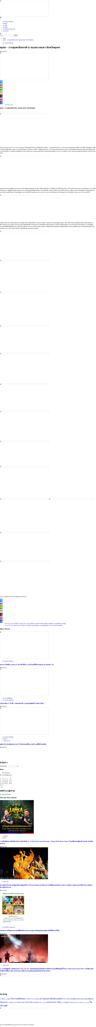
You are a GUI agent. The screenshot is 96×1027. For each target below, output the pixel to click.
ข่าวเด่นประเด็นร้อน (8, 21)
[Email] (48, 91)
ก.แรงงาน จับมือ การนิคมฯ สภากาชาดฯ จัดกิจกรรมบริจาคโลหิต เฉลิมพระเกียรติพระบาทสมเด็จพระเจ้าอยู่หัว (35, 623)
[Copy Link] (48, 98)
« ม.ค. (1, 787)
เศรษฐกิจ (81, 1002)
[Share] (48, 103)
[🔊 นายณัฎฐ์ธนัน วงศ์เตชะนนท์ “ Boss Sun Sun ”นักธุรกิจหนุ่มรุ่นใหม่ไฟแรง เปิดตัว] (24, 962)
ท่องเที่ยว (5, 27)
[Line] (48, 88)
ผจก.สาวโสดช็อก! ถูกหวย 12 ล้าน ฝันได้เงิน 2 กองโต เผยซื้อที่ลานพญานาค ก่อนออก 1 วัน (27, 664)
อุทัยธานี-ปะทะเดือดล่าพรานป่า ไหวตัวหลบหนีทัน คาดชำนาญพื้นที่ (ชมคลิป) (23, 744)
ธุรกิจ (4, 838)
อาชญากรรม (6, 740)
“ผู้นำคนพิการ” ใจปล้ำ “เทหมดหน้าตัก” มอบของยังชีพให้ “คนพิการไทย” (22, 703)
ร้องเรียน (14, 1002)
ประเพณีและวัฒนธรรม (9, 29)
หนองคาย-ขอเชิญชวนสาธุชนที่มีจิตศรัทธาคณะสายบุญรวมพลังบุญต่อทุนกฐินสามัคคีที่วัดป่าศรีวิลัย (29, 930)
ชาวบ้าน (68, 999)
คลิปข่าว (5, 23)
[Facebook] (48, 81)
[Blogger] (48, 93)
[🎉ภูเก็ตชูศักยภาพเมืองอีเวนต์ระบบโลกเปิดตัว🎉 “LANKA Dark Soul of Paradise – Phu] (17, 833)
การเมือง (8, 999)
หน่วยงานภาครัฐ (54, 1002)
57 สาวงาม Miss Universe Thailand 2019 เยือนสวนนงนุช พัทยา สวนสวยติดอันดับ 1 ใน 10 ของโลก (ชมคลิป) (33, 625)
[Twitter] (48, 84)
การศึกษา (2, 999)
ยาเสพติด (10, 1002)
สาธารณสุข (44, 1002)
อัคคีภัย (62, 1002)
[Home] (0, 17)
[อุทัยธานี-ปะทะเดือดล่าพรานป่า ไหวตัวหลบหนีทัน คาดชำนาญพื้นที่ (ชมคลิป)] (24, 734)
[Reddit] (48, 86)
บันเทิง (82, 999)
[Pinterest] (48, 100)
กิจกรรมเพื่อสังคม (7, 698)
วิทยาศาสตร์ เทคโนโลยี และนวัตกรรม (28, 1002)
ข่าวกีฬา (5, 25)
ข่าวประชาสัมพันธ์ (35, 999)
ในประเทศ (5, 31)
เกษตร (77, 1002)
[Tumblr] (48, 96)
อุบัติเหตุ (74, 1002)
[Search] (0, 33)
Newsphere (24, 1024)
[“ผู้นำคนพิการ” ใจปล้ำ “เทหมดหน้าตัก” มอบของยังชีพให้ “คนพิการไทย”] (24, 695)
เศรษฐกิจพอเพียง (86, 1002)
